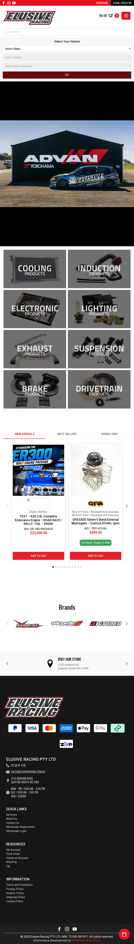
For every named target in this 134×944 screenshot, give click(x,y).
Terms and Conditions (19, 884)
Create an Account (17, 858)
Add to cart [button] (38, 555)
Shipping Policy (15, 897)
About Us (11, 818)
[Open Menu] (126, 16)
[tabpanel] (67, 506)
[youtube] (14, 3)
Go (67, 75)
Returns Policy (15, 893)
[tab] (24, 434)
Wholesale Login (16, 831)
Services (11, 814)
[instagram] (8, 3)
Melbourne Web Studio (86, 940)
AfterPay (11, 862)
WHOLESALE (102, 3)
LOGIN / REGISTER (122, 3)
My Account (13, 849)
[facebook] (3, 3)
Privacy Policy (15, 889)
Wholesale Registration (20, 827)
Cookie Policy (14, 901)
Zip (8, 866)
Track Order (13, 853)
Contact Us (12, 823)
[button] (126, 506)
